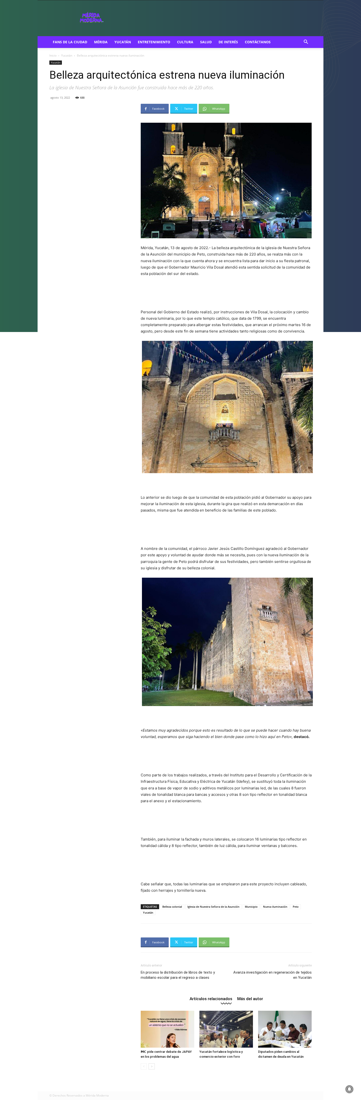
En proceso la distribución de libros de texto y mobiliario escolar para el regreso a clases (178, 975)
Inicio (52, 55)
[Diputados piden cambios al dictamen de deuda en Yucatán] (285, 1029)
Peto (296, 906)
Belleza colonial (172, 906)
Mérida (101, 42)
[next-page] (152, 1066)
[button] (306, 42)
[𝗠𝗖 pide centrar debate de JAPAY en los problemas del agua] (167, 1029)
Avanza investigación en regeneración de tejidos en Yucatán (272, 975)
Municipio (251, 906)
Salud (206, 42)
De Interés (228, 42)
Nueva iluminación (275, 906)
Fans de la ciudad (70, 42)
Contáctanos (258, 42)
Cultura (185, 42)
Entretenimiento (154, 42)
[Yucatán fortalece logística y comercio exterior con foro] (226, 1029)
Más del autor (250, 998)
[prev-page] (144, 1066)
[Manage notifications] (349, 1089)
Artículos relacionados (211, 998)
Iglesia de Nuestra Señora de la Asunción (213, 906)
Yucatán (122, 42)
